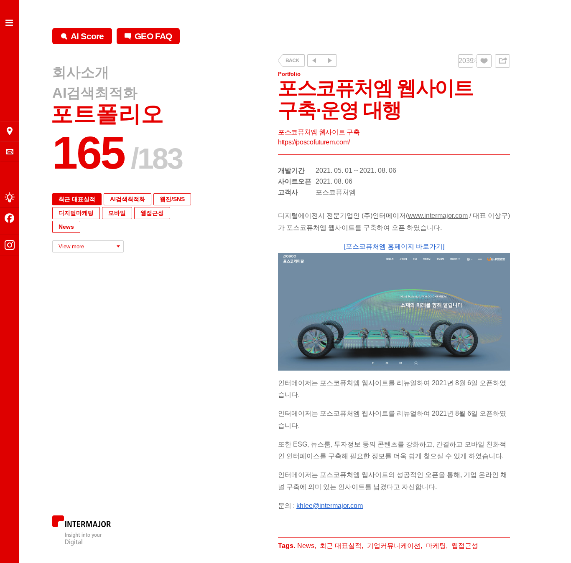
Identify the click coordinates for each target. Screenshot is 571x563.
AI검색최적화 (95, 93)
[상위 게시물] (314, 60)
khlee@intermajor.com (329, 505)
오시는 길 (9, 131)
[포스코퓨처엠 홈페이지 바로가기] (394, 246)
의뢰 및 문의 (9, 151)
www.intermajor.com (438, 215)
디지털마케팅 (76, 213)
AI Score (87, 36)
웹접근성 (152, 213)
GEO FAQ (153, 36)
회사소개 (80, 72)
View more (71, 246)
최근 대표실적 (77, 199)
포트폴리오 (107, 113)
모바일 (117, 213)
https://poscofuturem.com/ (314, 142)
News (66, 226)
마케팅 (436, 545)
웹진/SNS (172, 199)
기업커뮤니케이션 (394, 545)
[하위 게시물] (329, 60)
